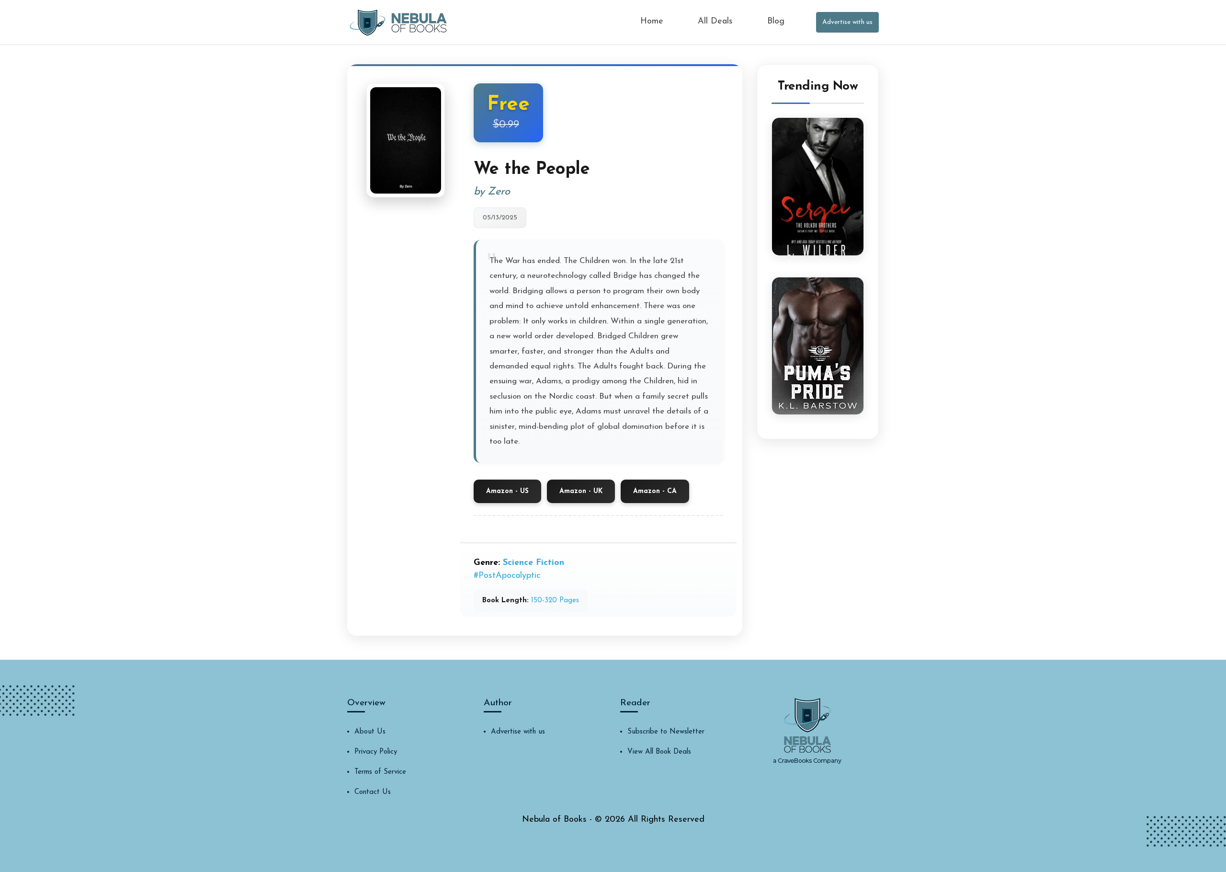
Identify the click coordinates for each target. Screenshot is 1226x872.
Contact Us (372, 792)
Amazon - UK (580, 491)
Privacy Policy (375, 752)
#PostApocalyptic (507, 576)
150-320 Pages (555, 600)
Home (651, 21)
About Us (370, 731)
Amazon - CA (655, 491)
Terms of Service (380, 772)
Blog (775, 21)
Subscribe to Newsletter (665, 731)
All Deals (715, 21)
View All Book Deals (659, 752)
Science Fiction (533, 563)
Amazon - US (507, 491)
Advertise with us (847, 22)
